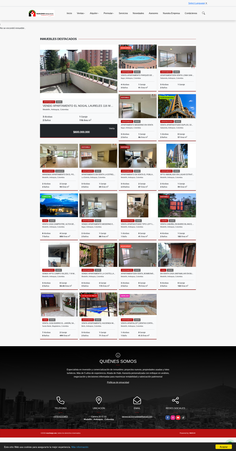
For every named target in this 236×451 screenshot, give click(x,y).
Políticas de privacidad (118, 382)
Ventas (80, 13)
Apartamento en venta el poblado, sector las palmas (137, 174)
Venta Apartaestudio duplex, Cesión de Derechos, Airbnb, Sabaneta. (177, 125)
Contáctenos (191, 13)
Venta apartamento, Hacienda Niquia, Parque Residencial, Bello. (98, 323)
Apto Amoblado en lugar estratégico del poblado (177, 174)
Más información (79, 447)
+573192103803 (60, 416)
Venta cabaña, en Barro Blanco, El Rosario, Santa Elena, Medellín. (177, 224)
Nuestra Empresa (171, 13)
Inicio (69, 13)
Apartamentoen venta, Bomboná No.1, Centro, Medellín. (137, 273)
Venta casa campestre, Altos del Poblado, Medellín (59, 224)
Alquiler (93, 13)
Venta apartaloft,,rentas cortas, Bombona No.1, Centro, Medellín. (137, 323)
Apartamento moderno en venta (137, 125)
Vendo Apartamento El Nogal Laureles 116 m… (78, 105)
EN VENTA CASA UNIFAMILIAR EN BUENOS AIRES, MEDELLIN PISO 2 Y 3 (177, 273)
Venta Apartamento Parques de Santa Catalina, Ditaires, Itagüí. (137, 75)
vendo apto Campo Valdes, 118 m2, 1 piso (59, 273)
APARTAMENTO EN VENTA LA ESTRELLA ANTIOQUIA (98, 174)
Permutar (108, 13)
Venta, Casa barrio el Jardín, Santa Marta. (59, 323)
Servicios (123, 13)
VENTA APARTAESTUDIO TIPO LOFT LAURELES (137, 224)
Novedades (138, 13)
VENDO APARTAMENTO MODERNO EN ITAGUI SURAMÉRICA (98, 224)
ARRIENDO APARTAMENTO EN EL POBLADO (59, 174)
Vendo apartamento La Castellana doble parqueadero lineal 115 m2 (98, 273)
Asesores (153, 13)
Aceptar (224, 446)
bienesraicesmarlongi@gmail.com (137, 416)
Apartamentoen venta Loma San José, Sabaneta (177, 75)
